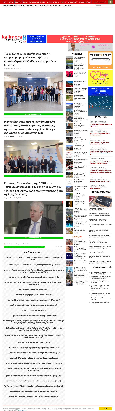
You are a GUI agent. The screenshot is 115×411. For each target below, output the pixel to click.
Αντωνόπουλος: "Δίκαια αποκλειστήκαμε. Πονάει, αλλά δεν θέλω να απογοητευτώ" (33, 396)
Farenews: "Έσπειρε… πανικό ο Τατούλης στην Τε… (100, 286)
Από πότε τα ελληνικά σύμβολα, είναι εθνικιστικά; (100, 134)
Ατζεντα (61, 6)
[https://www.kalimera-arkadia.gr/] (80, 42)
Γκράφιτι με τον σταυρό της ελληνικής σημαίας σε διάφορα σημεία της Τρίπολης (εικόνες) (34, 381)
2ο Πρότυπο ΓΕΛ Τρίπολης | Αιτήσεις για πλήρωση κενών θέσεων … (100, 262)
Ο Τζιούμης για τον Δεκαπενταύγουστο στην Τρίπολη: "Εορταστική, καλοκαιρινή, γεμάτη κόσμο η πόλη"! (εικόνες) (34, 283)
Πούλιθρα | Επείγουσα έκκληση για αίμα (99, 256)
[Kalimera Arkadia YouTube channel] (24, 42)
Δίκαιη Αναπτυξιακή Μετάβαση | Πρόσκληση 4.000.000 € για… (80, 210)
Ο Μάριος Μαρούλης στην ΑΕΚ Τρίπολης (79, 202)
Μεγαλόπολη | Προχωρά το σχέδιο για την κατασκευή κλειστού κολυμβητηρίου (34, 358)
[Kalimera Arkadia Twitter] (24, 38)
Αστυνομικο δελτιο (53, 2)
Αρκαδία (12, 136)
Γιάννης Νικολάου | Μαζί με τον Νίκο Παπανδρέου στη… (100, 294)
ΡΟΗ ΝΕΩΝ (18, 2)
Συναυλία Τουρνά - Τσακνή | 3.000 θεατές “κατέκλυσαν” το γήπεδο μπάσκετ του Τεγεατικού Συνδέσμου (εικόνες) (33, 369)
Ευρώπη (55, 6)
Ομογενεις (10, 6)
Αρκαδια (42, 2)
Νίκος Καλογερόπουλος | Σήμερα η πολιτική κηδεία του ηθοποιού (80, 282)
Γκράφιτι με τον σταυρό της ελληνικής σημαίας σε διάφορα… (80, 90)
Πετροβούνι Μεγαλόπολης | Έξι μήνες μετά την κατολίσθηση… (79, 196)
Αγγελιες (36, 6)
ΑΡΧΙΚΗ (5, 2)
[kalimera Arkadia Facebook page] (24, 35)
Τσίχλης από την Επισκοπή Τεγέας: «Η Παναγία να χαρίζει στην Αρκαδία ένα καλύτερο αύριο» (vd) (33, 386)
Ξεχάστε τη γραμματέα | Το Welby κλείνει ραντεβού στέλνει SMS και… (80, 249)
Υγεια (4, 6)
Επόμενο (37, 247)
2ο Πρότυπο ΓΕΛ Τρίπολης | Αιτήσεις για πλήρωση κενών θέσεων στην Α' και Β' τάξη (34, 277)
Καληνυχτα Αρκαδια (84, 2)
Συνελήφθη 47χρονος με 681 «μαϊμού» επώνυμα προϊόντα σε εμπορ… (100, 247)
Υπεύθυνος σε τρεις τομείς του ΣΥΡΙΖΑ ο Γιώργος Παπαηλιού (33, 295)
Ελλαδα (25, 2)
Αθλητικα (63, 2)
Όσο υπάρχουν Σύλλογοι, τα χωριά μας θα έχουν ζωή (80, 188)
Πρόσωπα (23, 6)
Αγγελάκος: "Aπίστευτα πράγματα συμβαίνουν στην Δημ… (80, 154)
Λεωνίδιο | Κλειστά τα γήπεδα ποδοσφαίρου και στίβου (80, 83)
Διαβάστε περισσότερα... (33, 114)
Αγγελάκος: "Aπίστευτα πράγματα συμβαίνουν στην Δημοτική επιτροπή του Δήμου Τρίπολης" (33, 376)
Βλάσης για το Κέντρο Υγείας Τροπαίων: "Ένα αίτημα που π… (98, 241)
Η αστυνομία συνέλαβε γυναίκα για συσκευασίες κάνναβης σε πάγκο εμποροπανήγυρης (33, 353)
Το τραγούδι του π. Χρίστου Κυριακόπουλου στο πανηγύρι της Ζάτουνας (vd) (33, 316)
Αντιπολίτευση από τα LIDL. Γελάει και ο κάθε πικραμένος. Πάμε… (100, 162)
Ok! (105, 408)
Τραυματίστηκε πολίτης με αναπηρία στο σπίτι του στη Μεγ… (80, 161)
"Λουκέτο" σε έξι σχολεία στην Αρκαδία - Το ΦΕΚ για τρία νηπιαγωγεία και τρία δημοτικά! (33, 265)
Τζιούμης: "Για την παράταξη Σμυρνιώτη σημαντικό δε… (80, 125)
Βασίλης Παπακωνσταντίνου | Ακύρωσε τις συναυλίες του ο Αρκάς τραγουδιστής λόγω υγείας (34, 363)
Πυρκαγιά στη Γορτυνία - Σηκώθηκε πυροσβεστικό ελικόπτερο (99, 236)
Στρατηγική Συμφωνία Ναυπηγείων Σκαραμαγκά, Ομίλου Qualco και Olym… (80, 256)
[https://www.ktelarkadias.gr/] (36, 42)
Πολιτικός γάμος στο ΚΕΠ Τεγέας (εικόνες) (98, 230)
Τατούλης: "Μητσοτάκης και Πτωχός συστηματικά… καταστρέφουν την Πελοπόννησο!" (33, 300)
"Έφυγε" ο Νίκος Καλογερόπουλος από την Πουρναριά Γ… (100, 225)
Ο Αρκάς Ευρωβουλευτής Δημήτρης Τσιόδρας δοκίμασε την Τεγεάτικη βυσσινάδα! (34, 305)
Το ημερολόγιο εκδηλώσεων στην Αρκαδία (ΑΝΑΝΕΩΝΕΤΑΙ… (101, 273)
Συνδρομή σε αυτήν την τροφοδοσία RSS (17, 244)
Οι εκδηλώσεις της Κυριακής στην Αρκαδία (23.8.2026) (80, 111)
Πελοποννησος (34, 2)
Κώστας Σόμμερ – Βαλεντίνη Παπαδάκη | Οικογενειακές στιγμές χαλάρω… (80, 242)
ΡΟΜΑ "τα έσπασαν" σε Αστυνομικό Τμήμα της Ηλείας (34, 342)
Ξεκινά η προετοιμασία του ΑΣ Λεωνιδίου (80, 166)
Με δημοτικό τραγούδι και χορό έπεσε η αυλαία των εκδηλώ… (80, 174)
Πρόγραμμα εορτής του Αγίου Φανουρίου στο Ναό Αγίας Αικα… (80, 230)
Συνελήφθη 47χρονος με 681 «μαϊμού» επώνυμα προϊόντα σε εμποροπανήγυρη (33, 391)
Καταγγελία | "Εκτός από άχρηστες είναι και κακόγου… (80, 132)
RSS (110, 2)
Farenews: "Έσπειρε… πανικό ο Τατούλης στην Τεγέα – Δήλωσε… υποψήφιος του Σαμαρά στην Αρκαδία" (33, 258)
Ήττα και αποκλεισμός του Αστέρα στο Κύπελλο (33, 289)
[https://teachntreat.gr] (100, 69)
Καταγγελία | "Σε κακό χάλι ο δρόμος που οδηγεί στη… (80, 105)
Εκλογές (11, 2)
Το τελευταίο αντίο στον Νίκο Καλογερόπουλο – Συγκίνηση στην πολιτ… (80, 275)
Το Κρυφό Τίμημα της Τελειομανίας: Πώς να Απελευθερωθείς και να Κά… (80, 269)
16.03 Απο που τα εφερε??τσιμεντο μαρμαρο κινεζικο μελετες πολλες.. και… (101, 172)
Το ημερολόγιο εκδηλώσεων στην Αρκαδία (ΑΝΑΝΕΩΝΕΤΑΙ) (80, 118)
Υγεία (11, 68)
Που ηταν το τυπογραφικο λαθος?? (100, 181)
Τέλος (43, 247)
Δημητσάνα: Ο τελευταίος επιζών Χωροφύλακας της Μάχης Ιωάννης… (99, 214)
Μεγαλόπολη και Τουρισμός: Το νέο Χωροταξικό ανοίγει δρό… (79, 97)
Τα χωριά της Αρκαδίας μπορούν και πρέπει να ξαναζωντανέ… (80, 216)
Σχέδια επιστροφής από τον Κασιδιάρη (33, 310)
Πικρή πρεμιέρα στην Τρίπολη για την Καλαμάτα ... (80, 58)
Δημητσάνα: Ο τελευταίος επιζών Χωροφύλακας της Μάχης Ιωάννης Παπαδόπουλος (33, 348)
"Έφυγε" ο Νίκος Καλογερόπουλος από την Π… (101, 298)
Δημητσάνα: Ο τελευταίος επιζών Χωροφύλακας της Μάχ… (101, 277)
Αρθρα (41, 6)
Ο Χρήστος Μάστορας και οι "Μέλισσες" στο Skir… (80, 73)
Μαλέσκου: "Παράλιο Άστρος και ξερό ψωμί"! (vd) (80, 262)
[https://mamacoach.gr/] (100, 85)
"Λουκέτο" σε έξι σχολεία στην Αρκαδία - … (100, 281)
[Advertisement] (57, 21)
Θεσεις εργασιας (72, 2)
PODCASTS (29, 6)
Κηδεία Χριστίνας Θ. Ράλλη (97, 252)
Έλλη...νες (17, 6)
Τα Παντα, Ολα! (48, 6)
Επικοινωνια (68, 6)
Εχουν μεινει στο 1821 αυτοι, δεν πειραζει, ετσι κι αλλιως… (100, 143)
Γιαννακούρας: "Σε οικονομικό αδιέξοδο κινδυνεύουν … (79, 147)
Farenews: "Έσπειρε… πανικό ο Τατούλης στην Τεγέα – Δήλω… (98, 219)
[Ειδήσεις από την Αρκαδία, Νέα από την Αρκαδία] (12, 42)
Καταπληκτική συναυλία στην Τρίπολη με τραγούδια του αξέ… (80, 223)
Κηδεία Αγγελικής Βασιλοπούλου (79, 180)
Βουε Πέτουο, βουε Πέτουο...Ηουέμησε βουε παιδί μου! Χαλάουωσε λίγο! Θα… (101, 152)
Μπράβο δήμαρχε (95, 188)
